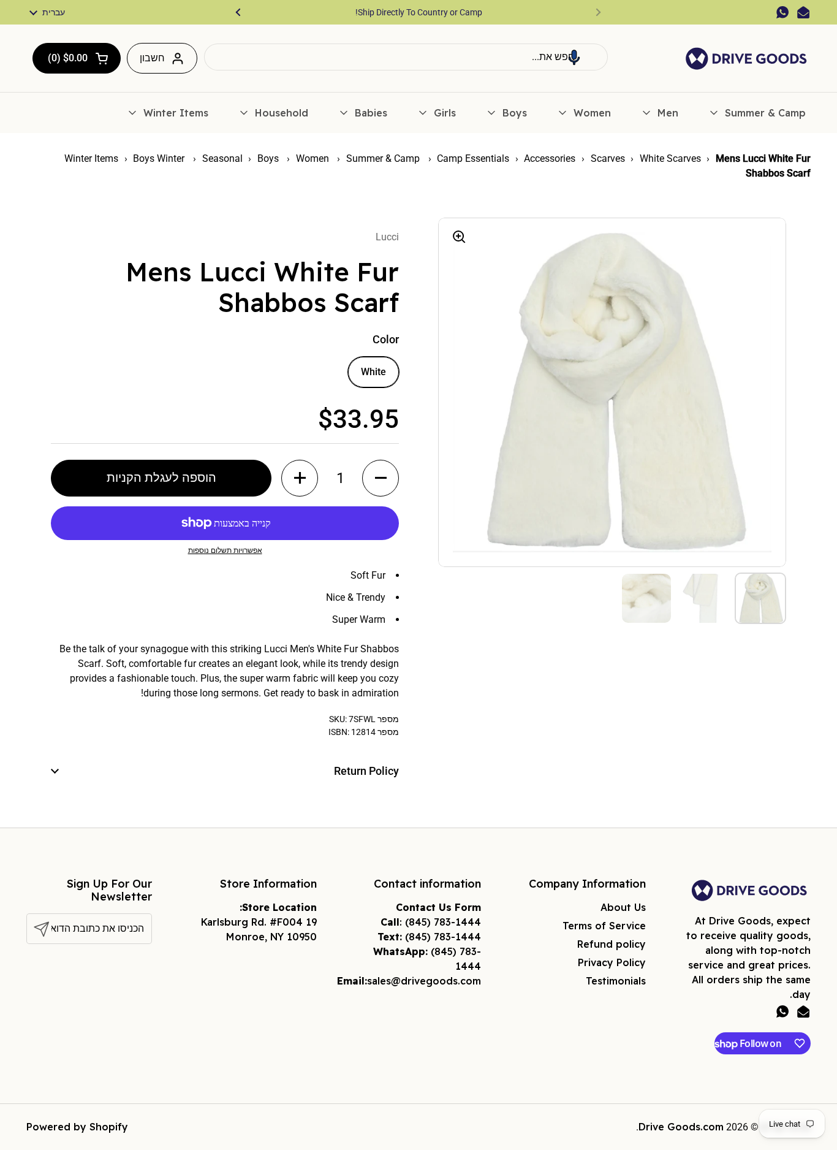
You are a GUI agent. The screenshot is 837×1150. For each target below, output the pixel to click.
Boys (269, 158)
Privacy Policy (612, 962)
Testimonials (616, 981)
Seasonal (222, 158)
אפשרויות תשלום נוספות (225, 550)
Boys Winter (160, 158)
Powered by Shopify (77, 1127)
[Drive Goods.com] (746, 58)
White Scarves (670, 158)
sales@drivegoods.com (424, 981)
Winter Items (91, 158)
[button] (574, 57)
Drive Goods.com (681, 1127)
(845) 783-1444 (443, 922)
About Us (623, 907)
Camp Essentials (473, 158)
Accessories (549, 158)
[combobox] (406, 57)
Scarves (608, 158)
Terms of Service (604, 926)
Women (313, 158)
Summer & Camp (384, 158)
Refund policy (611, 944)
